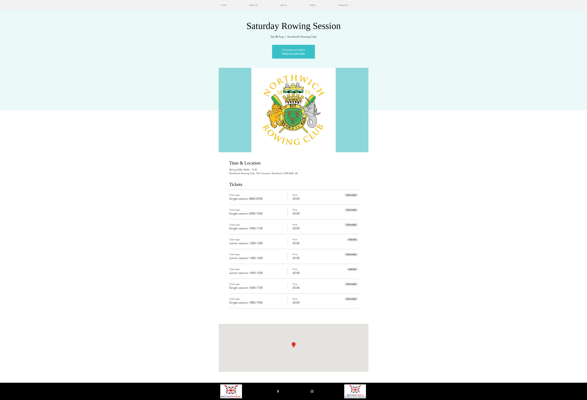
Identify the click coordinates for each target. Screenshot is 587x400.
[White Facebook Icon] (278, 391)
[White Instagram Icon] (312, 391)
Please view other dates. (293, 53)
